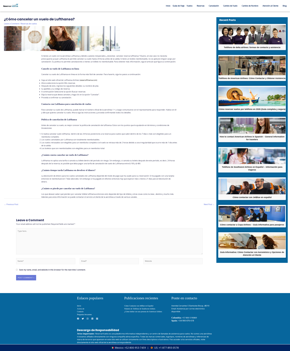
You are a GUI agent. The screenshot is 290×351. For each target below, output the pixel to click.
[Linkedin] (92, 319)
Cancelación (214, 6)
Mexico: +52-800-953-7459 (130, 347)
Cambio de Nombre (250, 6)
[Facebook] (78, 319)
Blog (285, 6)
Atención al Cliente (270, 6)
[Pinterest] (97, 319)
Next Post (209, 204)
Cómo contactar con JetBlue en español (252, 197)
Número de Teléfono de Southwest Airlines (139, 309)
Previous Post (11, 204)
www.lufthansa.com (88, 80)
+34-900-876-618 (182, 320)
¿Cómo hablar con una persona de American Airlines (143, 312)
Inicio (168, 6)
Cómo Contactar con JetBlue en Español (138, 306)
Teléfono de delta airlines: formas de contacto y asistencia (252, 47)
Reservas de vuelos (29, 23)
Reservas (200, 6)
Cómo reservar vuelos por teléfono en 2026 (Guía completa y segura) (252, 109)
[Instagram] (88, 319)
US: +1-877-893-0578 (166, 347)
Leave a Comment (11, 23)
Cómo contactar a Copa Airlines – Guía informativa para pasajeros (252, 225)
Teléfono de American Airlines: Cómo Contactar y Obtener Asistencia (252, 78)
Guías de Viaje (178, 6)
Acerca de (80, 309)
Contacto (80, 312)
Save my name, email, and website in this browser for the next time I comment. (52, 270)
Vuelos (189, 6)
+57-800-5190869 (189, 317)
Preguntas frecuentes (84, 314)
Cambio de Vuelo (230, 6)
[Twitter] (83, 319)
